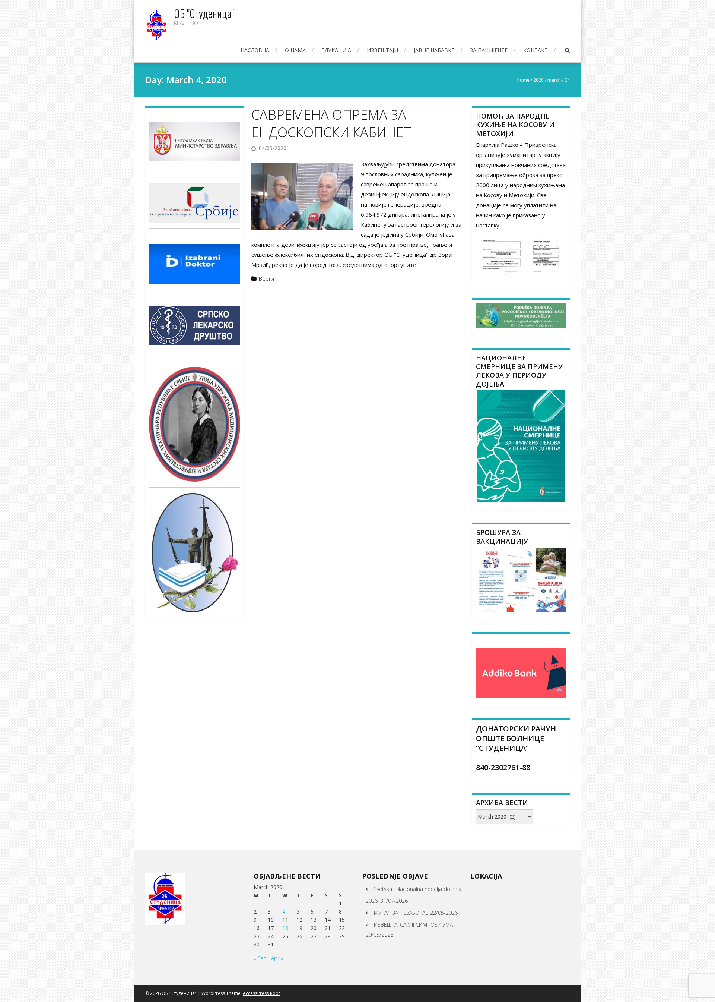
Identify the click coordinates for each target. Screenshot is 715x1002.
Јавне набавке (434, 50)
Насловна (255, 50)
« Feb (260, 958)
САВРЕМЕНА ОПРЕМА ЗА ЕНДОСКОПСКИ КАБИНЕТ (331, 123)
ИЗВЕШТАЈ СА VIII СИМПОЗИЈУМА (413, 924)
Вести (266, 278)
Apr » (277, 958)
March (554, 80)
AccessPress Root (261, 993)
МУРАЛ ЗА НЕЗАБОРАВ (401, 912)
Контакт (535, 50)
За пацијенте (489, 50)
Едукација (336, 50)
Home (523, 80)
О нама (295, 50)
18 (285, 928)
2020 (538, 80)
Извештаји (382, 50)
